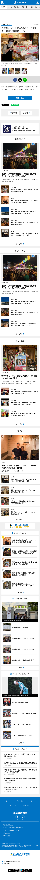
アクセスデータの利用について (11, 830)
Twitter (23, 817)
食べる (10, 7)
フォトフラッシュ (6, 24)
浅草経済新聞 (20, 2)
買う (23, 7)
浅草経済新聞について (8, 825)
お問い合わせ (6, 833)
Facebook (17, 817)
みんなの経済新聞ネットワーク (20, 854)
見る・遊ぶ (17, 7)
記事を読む (20, 98)
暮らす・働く (29, 7)
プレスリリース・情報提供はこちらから (13, 827)
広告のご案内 (6, 836)
